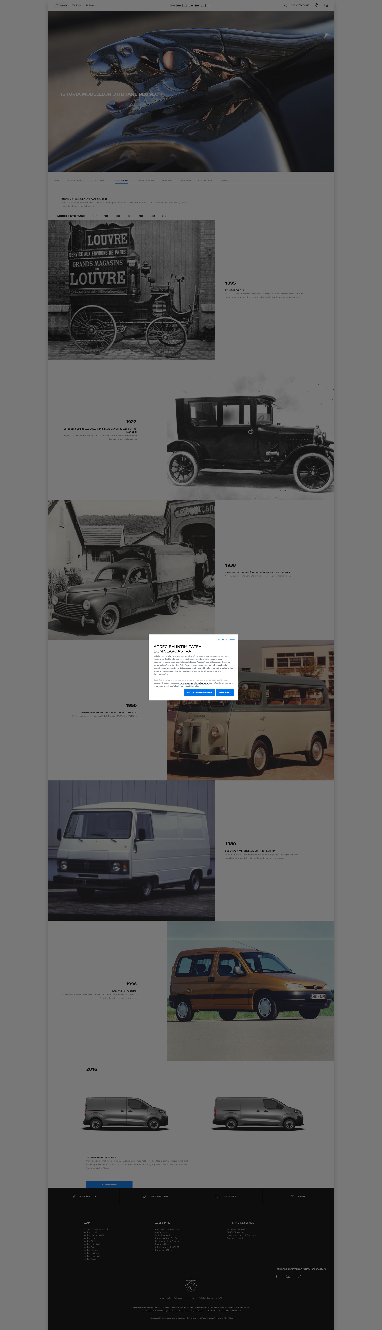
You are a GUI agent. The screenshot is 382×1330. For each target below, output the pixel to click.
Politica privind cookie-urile (194, 683)
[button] (225, 640)
